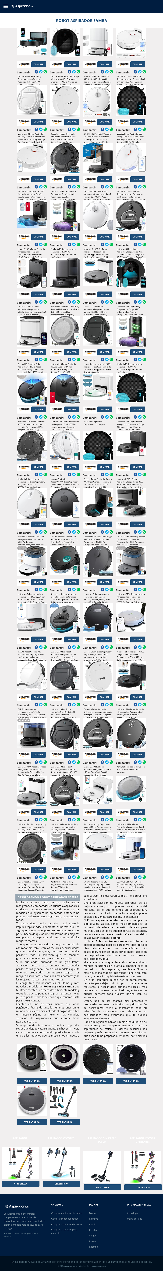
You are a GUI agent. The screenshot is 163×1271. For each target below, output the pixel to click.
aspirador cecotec (61, 1138)
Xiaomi (92, 1241)
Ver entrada (32, 1080)
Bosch (92, 1224)
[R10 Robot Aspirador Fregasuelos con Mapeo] (98, 389)
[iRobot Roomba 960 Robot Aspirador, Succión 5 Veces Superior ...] (32, 1060)
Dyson (92, 1213)
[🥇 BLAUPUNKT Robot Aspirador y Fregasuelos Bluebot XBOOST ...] (131, 1060)
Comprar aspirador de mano (66, 1224)
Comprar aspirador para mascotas (64, 1231)
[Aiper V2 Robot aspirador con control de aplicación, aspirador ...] (98, 1060)
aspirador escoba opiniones (142, 1139)
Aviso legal (132, 1213)
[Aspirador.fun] (25, 1206)
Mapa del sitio (134, 1218)
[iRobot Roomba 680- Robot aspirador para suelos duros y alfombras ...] (65, 1060)
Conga (92, 1235)
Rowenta (93, 1218)
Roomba (93, 1246)
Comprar (38, 64)
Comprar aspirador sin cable (66, 1213)
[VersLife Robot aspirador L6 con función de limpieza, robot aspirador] (131, 734)
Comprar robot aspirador (64, 1218)
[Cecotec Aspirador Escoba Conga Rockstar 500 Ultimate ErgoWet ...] (65, 1101)
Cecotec (93, 1230)
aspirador (20, 1138)
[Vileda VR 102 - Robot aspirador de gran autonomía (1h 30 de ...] (32, 1101)
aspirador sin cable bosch (102, 1139)
